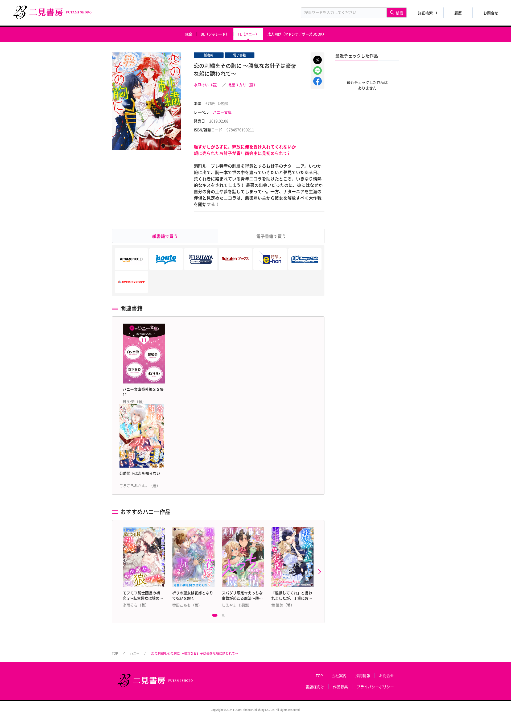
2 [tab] (224, 616)
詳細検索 (425, 12)
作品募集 (340, 686)
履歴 (458, 12)
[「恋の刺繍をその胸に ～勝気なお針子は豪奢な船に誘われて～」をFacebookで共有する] (317, 81)
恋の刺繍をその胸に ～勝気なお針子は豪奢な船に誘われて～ (194, 653)
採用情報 (362, 675)
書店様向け (315, 686)
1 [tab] (214, 616)
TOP (115, 653)
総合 (188, 33)
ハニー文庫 (222, 112)
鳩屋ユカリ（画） (242, 84)
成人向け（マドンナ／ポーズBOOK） (296, 33)
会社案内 (339, 675)
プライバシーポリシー (375, 686)
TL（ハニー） (248, 33)
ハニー (134, 653)
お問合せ (490, 12)
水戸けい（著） (207, 84)
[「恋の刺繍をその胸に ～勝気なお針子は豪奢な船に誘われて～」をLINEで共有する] (317, 70)
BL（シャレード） (215, 33)
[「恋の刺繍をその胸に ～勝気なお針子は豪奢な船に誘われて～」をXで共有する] (317, 60)
